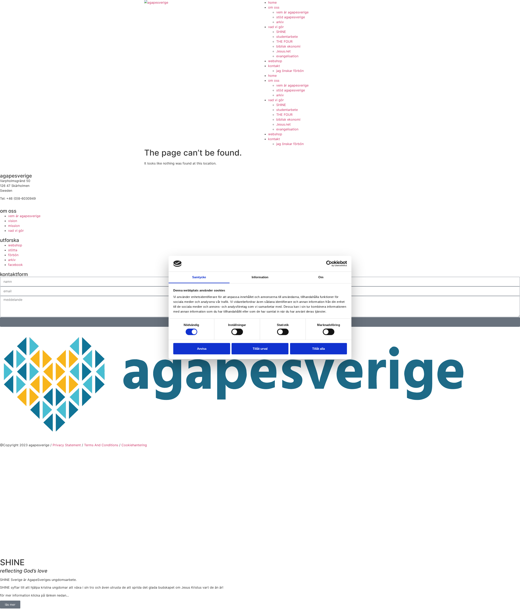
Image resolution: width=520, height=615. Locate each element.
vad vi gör (276, 27)
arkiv (280, 22)
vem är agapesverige (292, 12)
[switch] (237, 332)
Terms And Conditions (101, 445)
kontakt (274, 66)
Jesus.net (283, 51)
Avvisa (201, 348)
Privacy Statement (67, 445)
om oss (273, 7)
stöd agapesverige (290, 17)
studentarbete (287, 37)
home (272, 2)
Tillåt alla (318, 348)
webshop (275, 61)
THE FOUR (284, 41)
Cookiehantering (134, 445)
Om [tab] (320, 277)
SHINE (281, 32)
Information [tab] (260, 277)
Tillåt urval (260, 348)
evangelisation (287, 56)
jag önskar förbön (290, 71)
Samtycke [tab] (199, 277)
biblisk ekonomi (288, 46)
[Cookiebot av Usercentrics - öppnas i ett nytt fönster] (329, 264)
